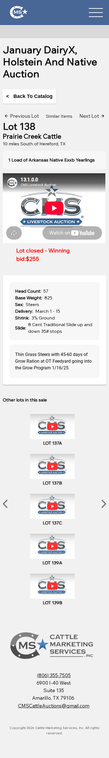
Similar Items (59, 116)
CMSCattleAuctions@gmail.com (53, 706)
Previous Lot (24, 116)
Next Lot (89, 116)
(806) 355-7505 (54, 675)
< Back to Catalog (29, 96)
